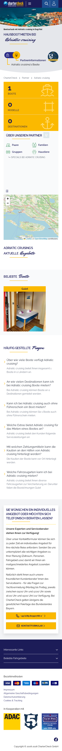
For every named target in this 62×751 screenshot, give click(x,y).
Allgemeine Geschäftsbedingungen (21, 693)
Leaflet (28, 238)
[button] (7, 198)
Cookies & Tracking (13, 700)
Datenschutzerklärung (14, 697)
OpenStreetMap (41, 238)
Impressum (9, 689)
